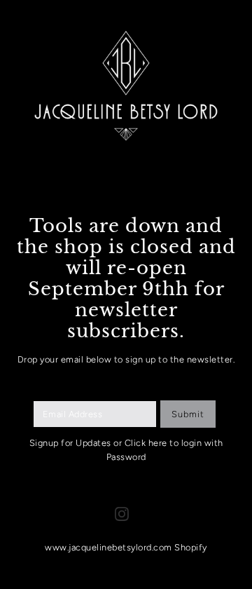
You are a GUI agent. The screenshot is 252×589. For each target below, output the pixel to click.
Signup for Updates (70, 443)
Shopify (190, 547)
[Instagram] (122, 513)
